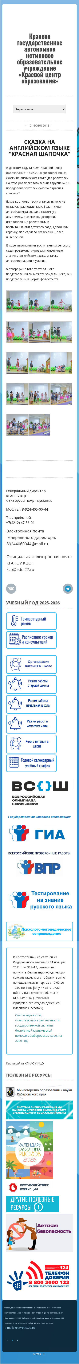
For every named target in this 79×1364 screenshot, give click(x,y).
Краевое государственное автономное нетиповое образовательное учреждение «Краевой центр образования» (40, 57)
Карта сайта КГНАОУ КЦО (25, 1063)
